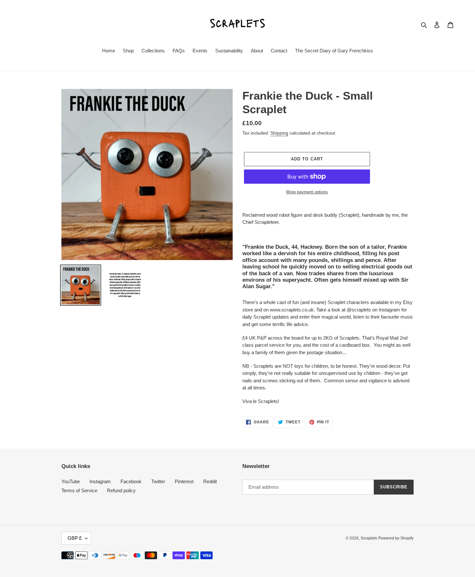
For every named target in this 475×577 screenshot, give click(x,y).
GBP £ (75, 538)
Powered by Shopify (396, 538)
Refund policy (121, 490)
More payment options (307, 192)
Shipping (279, 133)
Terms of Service (79, 490)
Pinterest (184, 481)
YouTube (70, 481)
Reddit (210, 481)
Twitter (158, 481)
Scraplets (369, 538)
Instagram (100, 481)
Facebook (131, 481)
